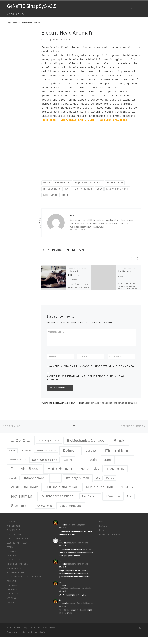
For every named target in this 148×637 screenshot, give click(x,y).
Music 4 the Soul (99, 487)
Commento (56, 332)
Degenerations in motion (46, 450)
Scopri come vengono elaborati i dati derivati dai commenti (111, 402)
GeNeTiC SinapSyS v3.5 (24, 627)
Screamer (20, 505)
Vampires (11, 598)
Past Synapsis (90, 496)
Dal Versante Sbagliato (75, 524)
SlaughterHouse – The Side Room (24, 576)
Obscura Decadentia (17, 564)
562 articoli (77, 230)
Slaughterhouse (71, 505)
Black (119, 440)
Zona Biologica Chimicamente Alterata (75, 588)
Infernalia (13, 478)
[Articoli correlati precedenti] (131, 258)
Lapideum (11, 555)
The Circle (12, 585)
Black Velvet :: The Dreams (77, 543)
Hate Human (60, 468)
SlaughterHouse (15, 572)
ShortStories (44, 505)
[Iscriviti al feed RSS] (140, 628)
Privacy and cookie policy (109, 534)
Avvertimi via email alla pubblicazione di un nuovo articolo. (85, 378)
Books (12, 450)
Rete (129, 496)
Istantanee (12, 551)
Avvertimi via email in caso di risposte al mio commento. (92, 366)
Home (101, 530)
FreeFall (11, 547)
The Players (13, 594)
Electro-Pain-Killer (17, 543)
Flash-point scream (95, 460)
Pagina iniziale (13, 22)
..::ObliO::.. (20, 440)
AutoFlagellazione (49, 440)
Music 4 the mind (62, 487)
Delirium (70, 450)
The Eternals (13, 589)
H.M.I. (46, 40)
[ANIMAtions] (13, 602)
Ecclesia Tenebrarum (18, 538)
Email (83, 356)
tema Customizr (39, 632)
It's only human (77, 478)
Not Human (21, 496)
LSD (98, 478)
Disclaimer (103, 526)
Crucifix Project (15, 534)
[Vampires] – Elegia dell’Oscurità (79, 603)
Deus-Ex (91, 450)
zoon (61, 524)
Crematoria (26, 450)
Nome (52, 356)
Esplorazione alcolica (17, 460)
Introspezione (34, 478)
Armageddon (13, 526)
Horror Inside (90, 468)
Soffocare (12, 581)
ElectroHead (117, 450)
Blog (101, 521)
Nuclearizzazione (58, 496)
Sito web (115, 356)
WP (17, 632)
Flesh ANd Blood (24, 469)
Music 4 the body (24, 487)
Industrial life (116, 468)
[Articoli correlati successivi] (138, 258)
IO (55, 478)
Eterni (68, 459)
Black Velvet (13, 530)
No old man (128, 487)
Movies (110, 478)
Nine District (13, 560)
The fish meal (125, 271)
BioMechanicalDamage (85, 440)
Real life (113, 496)
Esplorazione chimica (44, 459)
